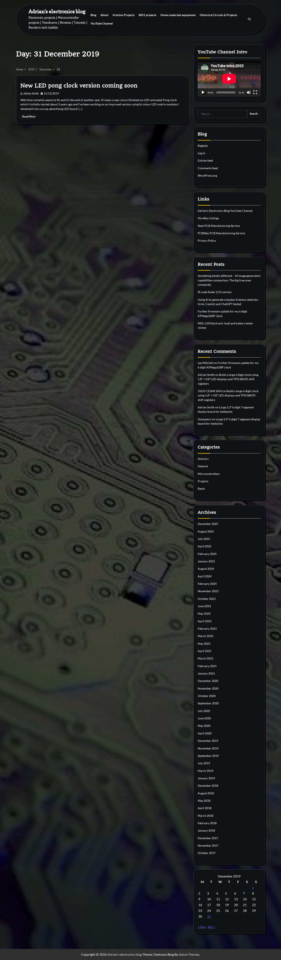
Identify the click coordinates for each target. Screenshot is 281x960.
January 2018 (206, 830)
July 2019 (204, 763)
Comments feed (208, 168)
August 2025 (206, 531)
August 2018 (206, 793)
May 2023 (204, 613)
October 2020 (207, 696)
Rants (201, 488)
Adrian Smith (31, 93)
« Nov (202, 927)
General (203, 466)
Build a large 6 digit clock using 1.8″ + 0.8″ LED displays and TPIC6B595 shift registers (228, 379)
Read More (28, 116)
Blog (93, 15)
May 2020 (204, 725)
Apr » (211, 927)
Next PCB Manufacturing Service (219, 225)
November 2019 (208, 748)
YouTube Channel (102, 23)
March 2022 (205, 636)
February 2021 (207, 666)
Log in (201, 153)
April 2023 (204, 621)
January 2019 (206, 778)
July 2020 (204, 711)
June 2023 (204, 606)
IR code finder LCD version (215, 292)
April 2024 (204, 576)
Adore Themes (189, 954)
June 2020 (204, 718)
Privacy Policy (207, 240)
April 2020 (204, 733)
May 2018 (204, 800)
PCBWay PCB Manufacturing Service (221, 233)
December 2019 (208, 740)
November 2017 (208, 845)
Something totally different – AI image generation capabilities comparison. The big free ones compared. (229, 280)
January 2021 (206, 673)
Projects (203, 481)
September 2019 (208, 755)
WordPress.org (207, 175)
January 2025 (206, 561)
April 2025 (204, 546)
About (104, 15)
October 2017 (207, 853)
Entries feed (205, 160)
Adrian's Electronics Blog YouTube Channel (225, 210)
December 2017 (208, 838)
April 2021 (204, 651)
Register (203, 145)
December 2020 (208, 681)
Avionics (203, 458)
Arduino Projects (124, 15)
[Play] (203, 92)
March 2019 (205, 770)
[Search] (249, 19)
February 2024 (207, 583)
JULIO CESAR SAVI (210, 391)
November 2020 (208, 688)
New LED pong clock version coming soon (78, 85)
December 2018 (208, 785)
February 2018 (207, 823)
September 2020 (208, 703)
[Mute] (249, 92)
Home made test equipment (178, 15)
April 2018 (204, 808)
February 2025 (207, 554)
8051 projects (147, 15)
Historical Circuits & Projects (218, 15)
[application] (229, 79)
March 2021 (205, 658)
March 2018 (205, 815)
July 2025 (204, 539)
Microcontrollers (209, 473)
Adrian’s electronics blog (57, 11)
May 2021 (204, 643)
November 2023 (208, 591)
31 (209, 916)
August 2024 (206, 568)
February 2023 (207, 628)
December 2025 (208, 523)
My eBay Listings (208, 218)
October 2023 (207, 598)
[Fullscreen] (255, 92)
